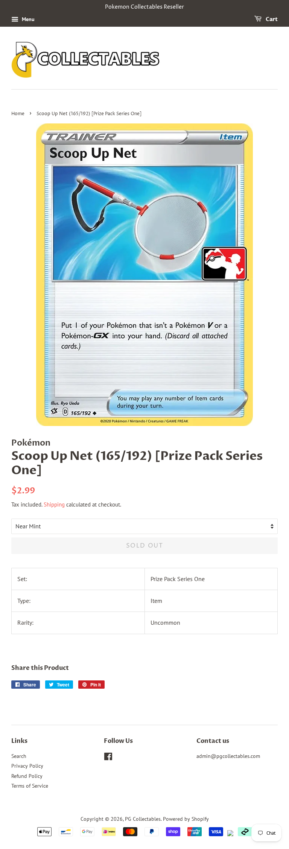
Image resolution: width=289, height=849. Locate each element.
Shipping (54, 504)
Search (18, 756)
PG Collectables (143, 819)
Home (17, 114)
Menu (27, 19)
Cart (271, 19)
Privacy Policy (27, 765)
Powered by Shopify (186, 819)
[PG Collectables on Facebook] (108, 758)
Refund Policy (27, 776)
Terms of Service (29, 785)
